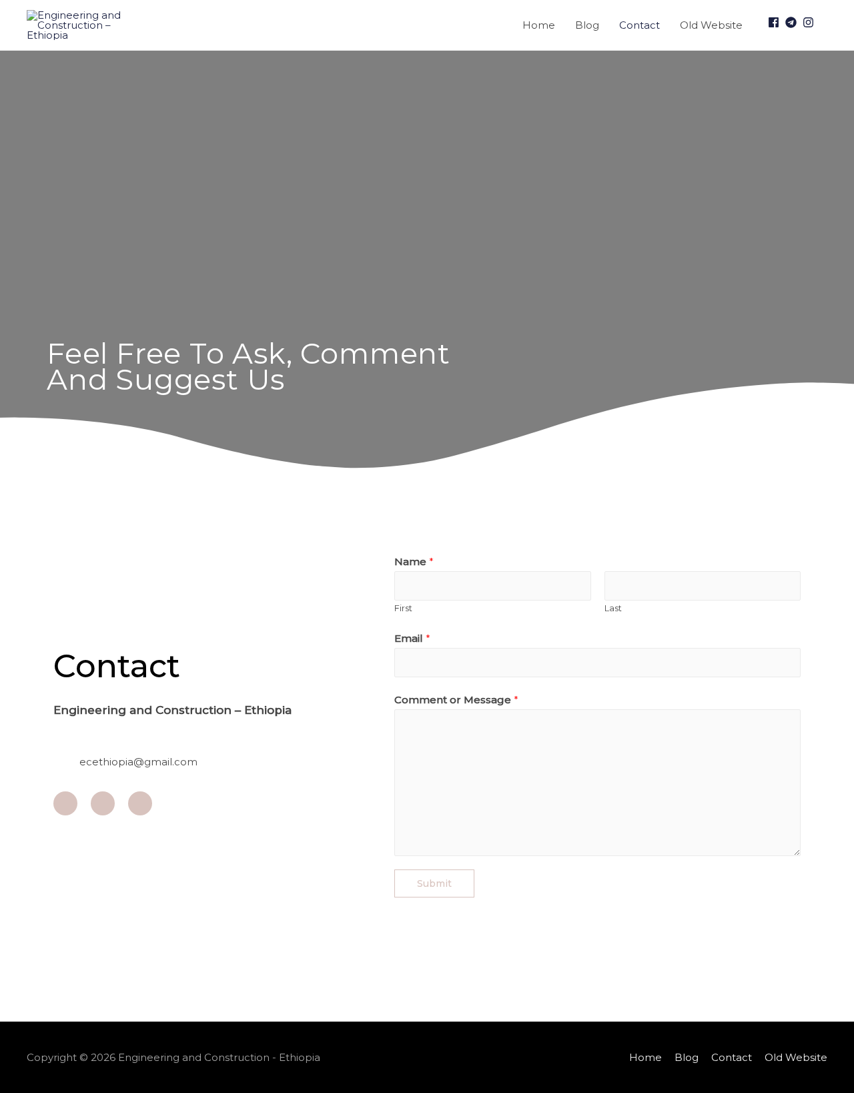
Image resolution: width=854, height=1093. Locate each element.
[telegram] (792, 22)
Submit (434, 883)
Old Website (711, 25)
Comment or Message (456, 699)
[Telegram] (103, 803)
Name (414, 561)
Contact (639, 25)
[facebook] (775, 22)
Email (412, 638)
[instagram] (810, 22)
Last (613, 608)
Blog (587, 25)
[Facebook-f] (65, 803)
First (403, 608)
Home (538, 25)
